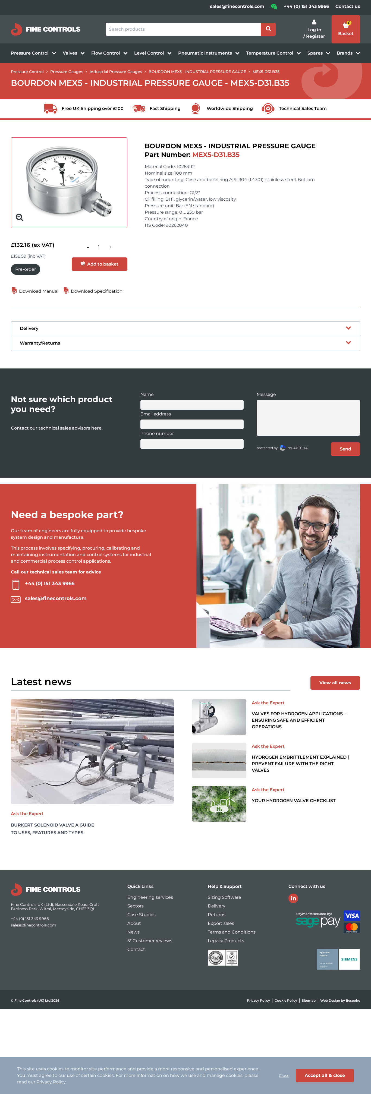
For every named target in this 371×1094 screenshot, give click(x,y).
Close (284, 1075)
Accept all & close (325, 1075)
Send (345, 449)
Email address (155, 414)
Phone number (157, 433)
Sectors (135, 906)
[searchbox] (183, 29)
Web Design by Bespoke (340, 1000)
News (133, 932)
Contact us (347, 6)
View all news (335, 682)
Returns (216, 914)
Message (266, 394)
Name (147, 394)
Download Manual (38, 291)
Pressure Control (30, 53)
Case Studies (141, 914)
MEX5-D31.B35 (266, 71)
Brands (345, 53)
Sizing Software (224, 897)
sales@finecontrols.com (237, 6)
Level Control (149, 53)
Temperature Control (270, 53)
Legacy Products (226, 940)
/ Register (314, 36)
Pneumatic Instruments (205, 53)
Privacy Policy (258, 1000)
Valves (70, 53)
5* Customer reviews (149, 940)
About (134, 923)
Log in (314, 29)
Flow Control (106, 53)
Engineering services (150, 897)
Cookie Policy (286, 1000)
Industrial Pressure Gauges (116, 71)
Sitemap (309, 1000)
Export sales (221, 923)
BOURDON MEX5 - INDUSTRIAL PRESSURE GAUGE (197, 71)
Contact (136, 949)
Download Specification (96, 291)
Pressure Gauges (66, 71)
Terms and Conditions (232, 932)
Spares (315, 53)
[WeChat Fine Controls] (274, 8)
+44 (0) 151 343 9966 (306, 6)
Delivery (216, 906)
